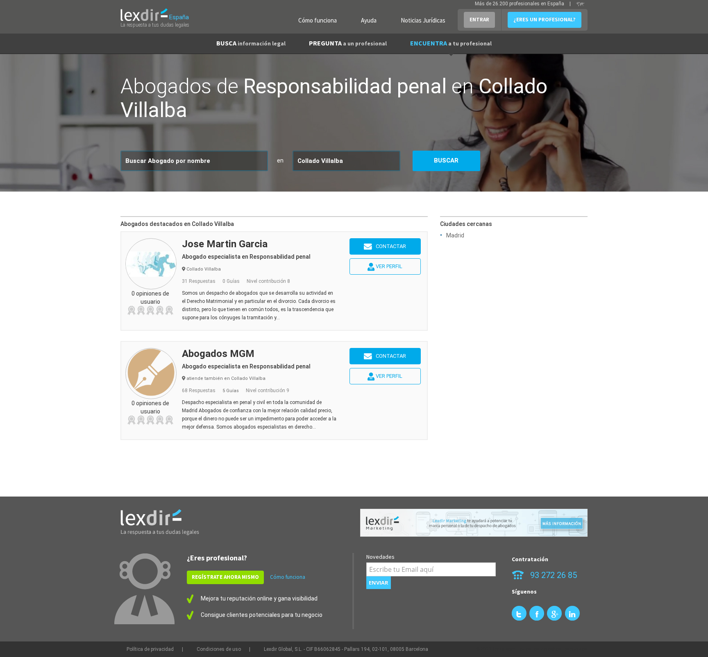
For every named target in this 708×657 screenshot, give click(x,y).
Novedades (380, 556)
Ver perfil (388, 266)
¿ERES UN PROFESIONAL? (544, 19)
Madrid (455, 235)
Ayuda (369, 20)
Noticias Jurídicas (423, 20)
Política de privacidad (150, 649)
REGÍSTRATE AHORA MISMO (225, 576)
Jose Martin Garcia (225, 244)
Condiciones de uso (219, 649)
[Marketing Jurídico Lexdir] (474, 523)
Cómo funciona (317, 20)
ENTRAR (479, 19)
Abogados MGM (218, 353)
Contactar (389, 246)
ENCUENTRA (451, 43)
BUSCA (251, 43)
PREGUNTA (348, 43)
